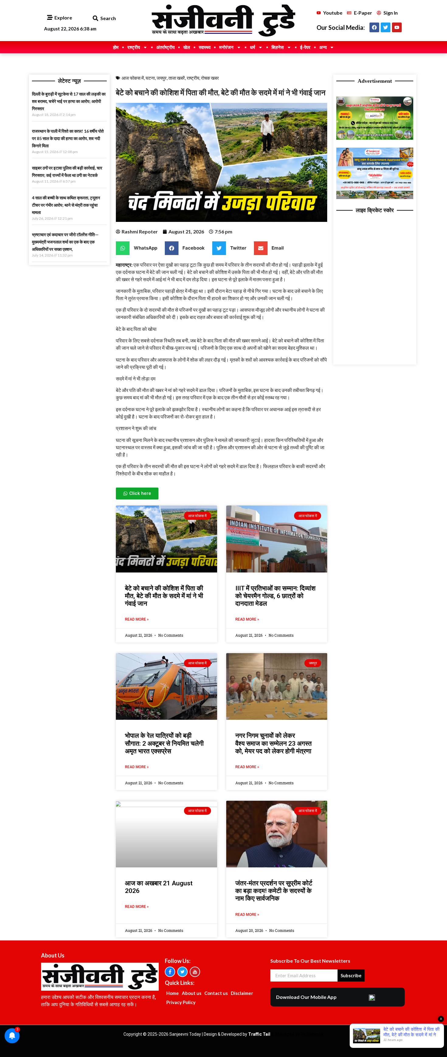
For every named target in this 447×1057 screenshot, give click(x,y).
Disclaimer (242, 993)
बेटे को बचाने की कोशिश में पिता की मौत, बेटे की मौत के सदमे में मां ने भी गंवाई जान (164, 596)
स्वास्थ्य (204, 47)
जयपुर (162, 78)
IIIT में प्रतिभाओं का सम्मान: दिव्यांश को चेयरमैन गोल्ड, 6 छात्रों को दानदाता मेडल (275, 596)
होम (116, 47)
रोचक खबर (210, 78)
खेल (186, 47)
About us (191, 993)
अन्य (323, 47)
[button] (95, 18)
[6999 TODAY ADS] (374, 138)
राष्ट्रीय (133, 47)
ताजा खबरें (176, 78)
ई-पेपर (305, 47)
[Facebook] (374, 27)
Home (172, 993)
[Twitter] (385, 27)
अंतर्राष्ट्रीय (165, 47)
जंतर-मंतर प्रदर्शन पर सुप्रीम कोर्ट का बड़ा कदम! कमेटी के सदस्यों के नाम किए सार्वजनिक (273, 891)
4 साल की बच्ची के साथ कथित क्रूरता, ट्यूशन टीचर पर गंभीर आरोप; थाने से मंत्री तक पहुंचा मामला (66, 205)
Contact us (216, 993)
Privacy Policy (181, 1002)
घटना (150, 78)
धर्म (252, 47)
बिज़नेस (278, 47)
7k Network (312, 1034)
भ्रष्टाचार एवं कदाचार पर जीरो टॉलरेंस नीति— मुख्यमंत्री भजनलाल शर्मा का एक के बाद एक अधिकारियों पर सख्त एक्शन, (65, 242)
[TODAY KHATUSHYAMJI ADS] (374, 197)
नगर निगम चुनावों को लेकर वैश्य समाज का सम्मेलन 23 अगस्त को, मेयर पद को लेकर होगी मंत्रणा (273, 743)
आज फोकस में (133, 78)
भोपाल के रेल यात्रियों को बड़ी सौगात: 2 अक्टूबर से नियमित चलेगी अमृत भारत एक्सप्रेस (164, 743)
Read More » (137, 619)
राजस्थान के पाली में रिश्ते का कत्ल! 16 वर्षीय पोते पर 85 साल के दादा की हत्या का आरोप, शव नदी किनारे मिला (68, 138)
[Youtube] (397, 27)
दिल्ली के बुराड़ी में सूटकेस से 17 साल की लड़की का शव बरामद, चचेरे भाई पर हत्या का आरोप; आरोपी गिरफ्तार (69, 101)
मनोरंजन (226, 47)
